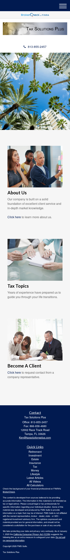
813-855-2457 (37, 46)
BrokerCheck (9, 491)
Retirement (35, 452)
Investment (35, 455)
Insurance (35, 463)
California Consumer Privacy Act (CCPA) (31, 534)
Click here (14, 217)
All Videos (35, 481)
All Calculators (35, 485)
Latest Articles (35, 478)
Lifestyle (35, 474)
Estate (35, 459)
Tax (35, 466)
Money (35, 470)
